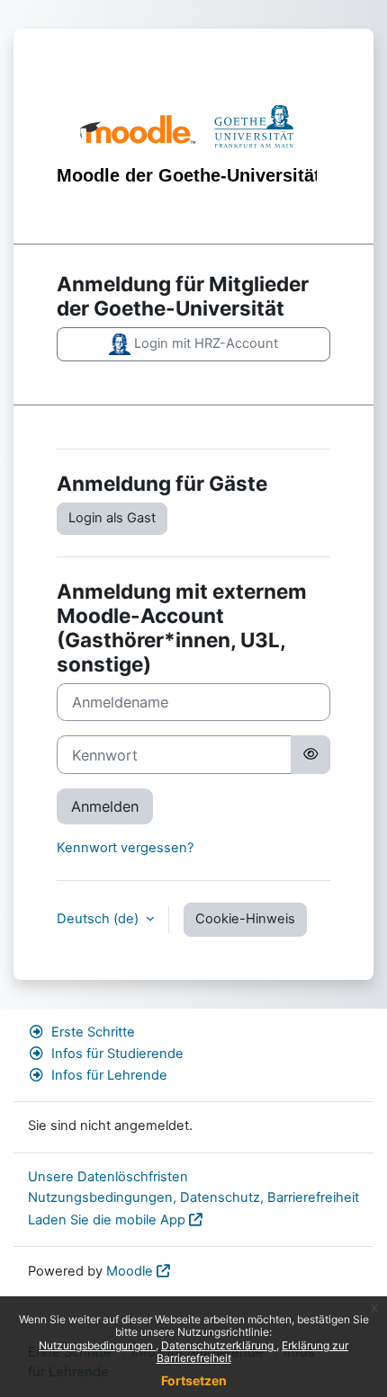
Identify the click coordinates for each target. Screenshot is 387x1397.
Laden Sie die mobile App (106, 1220)
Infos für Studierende (117, 1054)
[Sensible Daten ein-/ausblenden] (310, 754)
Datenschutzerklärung (218, 1345)
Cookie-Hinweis (245, 919)
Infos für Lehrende (109, 1075)
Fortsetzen (194, 1380)
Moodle (129, 1271)
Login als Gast (112, 518)
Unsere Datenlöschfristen (108, 1177)
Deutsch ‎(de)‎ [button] (99, 919)
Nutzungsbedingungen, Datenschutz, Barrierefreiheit (193, 1197)
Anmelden (105, 806)
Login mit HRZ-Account (204, 343)
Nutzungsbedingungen (97, 1345)
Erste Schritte (93, 1032)
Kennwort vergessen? (125, 848)
